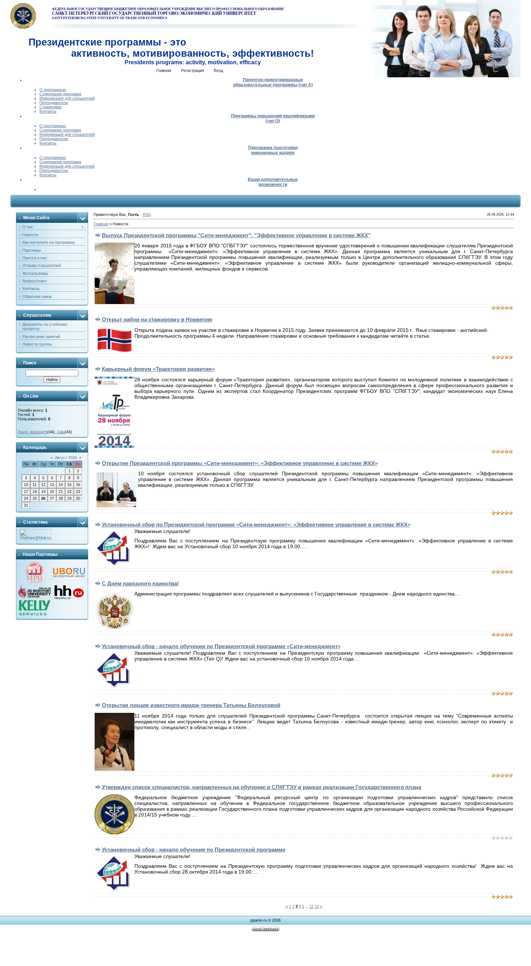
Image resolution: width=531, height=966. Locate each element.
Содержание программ (60, 94)
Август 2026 (66, 457)
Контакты (47, 111)
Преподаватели (53, 102)
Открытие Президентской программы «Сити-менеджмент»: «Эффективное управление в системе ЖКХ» (240, 463)
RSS (147, 214)
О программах (52, 89)
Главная (101, 224)
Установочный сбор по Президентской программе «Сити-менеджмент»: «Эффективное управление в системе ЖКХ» (256, 524)
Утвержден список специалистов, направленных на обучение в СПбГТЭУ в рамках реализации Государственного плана (261, 787)
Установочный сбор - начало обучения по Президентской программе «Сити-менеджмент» (221, 646)
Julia (61, 432)
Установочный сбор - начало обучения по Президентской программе (193, 849)
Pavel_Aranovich (32, 432)
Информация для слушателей (67, 98)
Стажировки (50, 107)
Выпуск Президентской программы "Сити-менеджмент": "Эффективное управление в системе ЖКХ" (236, 235)
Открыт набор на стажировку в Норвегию (157, 319)
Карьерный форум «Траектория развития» (158, 369)
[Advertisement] (265, 949)
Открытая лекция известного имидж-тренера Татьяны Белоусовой (191, 705)
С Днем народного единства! (140, 583)
